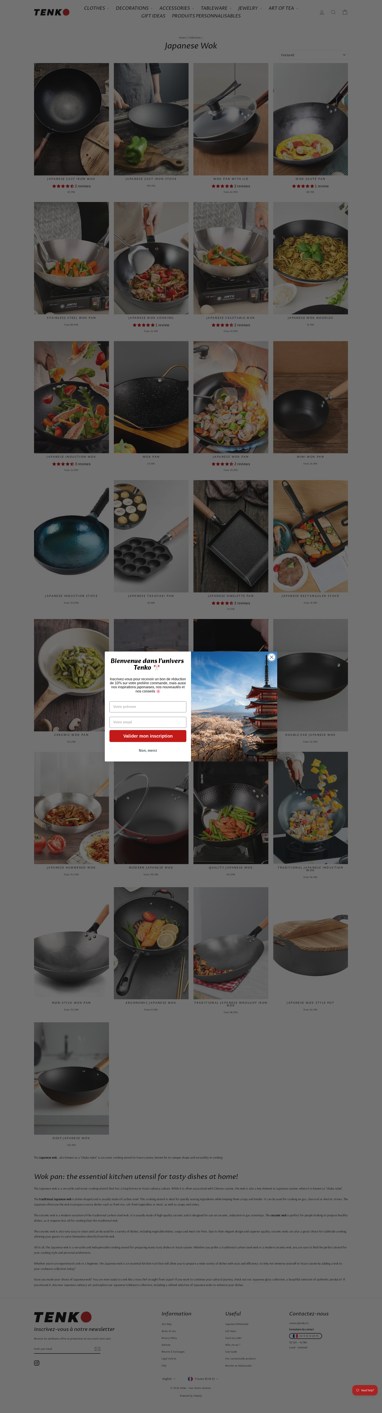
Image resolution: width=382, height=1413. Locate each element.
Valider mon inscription (148, 736)
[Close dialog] (271, 657)
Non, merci (148, 750)
